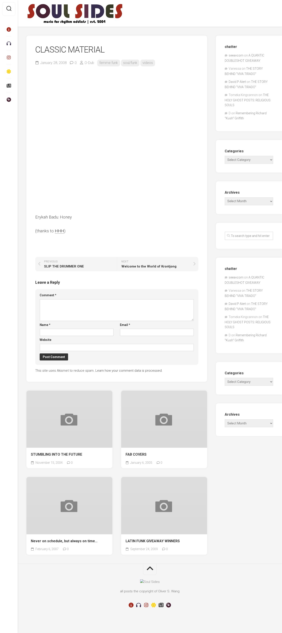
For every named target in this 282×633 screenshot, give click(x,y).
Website (45, 340)
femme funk (108, 63)
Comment (48, 295)
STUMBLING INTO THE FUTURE (56, 454)
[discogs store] (8, 100)
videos (148, 63)
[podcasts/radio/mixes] (8, 43)
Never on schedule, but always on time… (64, 541)
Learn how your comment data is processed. (129, 371)
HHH (59, 230)
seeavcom (236, 55)
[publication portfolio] (8, 86)
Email (125, 325)
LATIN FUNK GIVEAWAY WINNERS (153, 541)
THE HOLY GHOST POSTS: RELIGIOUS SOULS (248, 100)
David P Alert (237, 82)
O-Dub (89, 63)
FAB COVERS (136, 454)
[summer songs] (8, 71)
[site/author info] (8, 29)
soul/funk (130, 63)
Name (45, 325)
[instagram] (8, 57)
